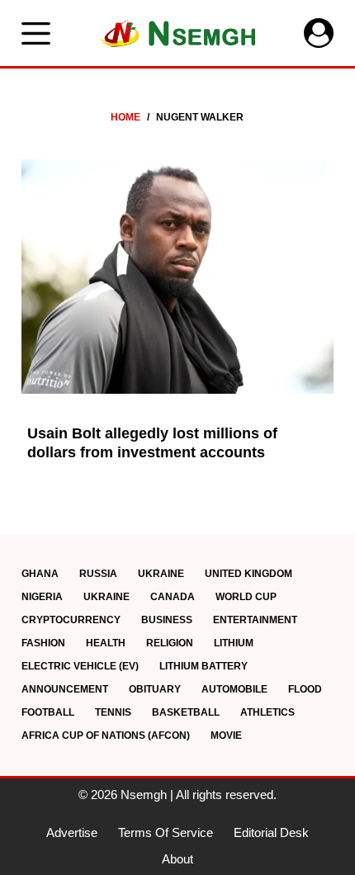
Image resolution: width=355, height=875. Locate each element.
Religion (169, 643)
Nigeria (42, 597)
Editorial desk (271, 832)
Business (166, 620)
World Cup (246, 597)
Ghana (40, 573)
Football (47, 712)
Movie (226, 735)
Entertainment (255, 620)
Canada (172, 597)
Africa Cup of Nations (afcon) (105, 735)
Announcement (64, 689)
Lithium (233, 643)
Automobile (234, 689)
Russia (98, 573)
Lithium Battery (203, 666)
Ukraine (161, 573)
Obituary (155, 689)
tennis (113, 712)
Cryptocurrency (71, 620)
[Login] (319, 33)
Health (105, 643)
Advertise (71, 832)
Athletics (267, 712)
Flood (305, 689)
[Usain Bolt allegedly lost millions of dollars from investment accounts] (177, 276)
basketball (186, 712)
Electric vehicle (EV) (80, 666)
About (177, 859)
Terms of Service (165, 832)
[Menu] (35, 33)
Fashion (43, 643)
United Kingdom (248, 573)
